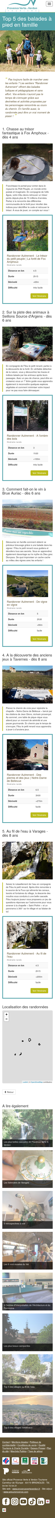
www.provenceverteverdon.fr (26, 1488)
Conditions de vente (27, 1445)
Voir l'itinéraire (39, 295)
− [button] (6, 1019)
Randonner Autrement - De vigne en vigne (27, 603)
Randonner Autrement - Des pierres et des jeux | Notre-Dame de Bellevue (27, 778)
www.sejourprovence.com (16, 1491)
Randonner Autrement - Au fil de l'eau (26, 954)
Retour (10, 1092)
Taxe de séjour (35, 1451)
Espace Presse (38, 1448)
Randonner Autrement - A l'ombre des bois (27, 436)
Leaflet (25, 1082)
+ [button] (6, 1014)
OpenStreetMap (37, 1082)
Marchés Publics (18, 1451)
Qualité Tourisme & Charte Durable (23, 1447)
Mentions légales (20, 1442)
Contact (6, 1442)
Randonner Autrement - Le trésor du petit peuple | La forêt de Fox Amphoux (27, 259)
